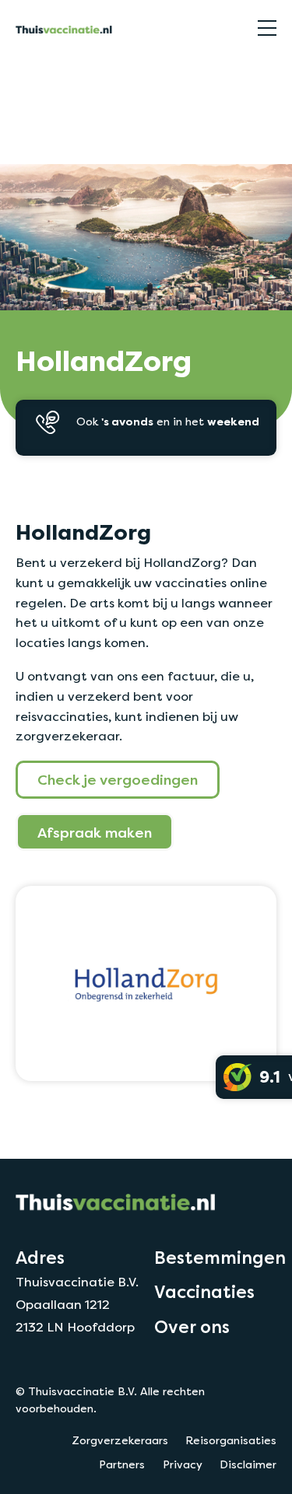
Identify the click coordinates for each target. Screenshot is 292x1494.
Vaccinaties (204, 1291)
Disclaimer (248, 1464)
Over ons (192, 1326)
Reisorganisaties (230, 1440)
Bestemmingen (220, 1257)
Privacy (182, 1464)
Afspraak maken (94, 832)
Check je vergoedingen (117, 779)
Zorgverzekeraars (61, 72)
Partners (122, 1464)
